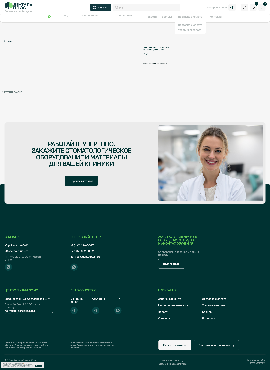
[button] (171, 264)
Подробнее (31, 366)
